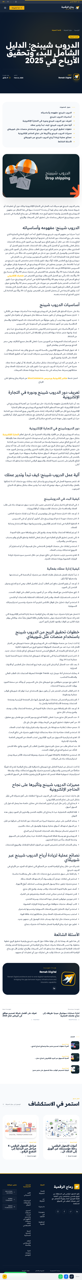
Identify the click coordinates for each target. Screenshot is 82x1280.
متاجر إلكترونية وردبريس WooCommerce (47, 378)
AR (3, 1)
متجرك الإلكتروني (15, 275)
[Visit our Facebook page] (64, 1211)
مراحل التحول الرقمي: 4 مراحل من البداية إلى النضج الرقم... (22, 1148)
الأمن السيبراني (27, 1194)
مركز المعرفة (68, 30)
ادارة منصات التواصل (28, 1253)
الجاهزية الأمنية (42, 1223)
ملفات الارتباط (25, 1270)
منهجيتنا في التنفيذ (42, 1214)
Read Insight (72, 1156)
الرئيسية (76, 30)
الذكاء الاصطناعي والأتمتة (27, 1243)
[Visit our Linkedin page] (77, 1211)
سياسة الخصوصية (55, 1270)
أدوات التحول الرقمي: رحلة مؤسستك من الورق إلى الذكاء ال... (62, 1148)
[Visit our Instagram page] (58, 1211)
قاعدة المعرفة (56, 30)
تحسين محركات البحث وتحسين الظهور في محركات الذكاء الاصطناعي (27, 1217)
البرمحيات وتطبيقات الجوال (27, 1203)
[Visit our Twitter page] (70, 1211)
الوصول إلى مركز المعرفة (13, 1104)
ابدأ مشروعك (16, 8)
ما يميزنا (42, 1207)
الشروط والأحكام (39, 1270)
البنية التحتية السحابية (27, 1233)
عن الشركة (42, 1200)
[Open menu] (5, 7)
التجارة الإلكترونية (11, 434)
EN (8, 1)
